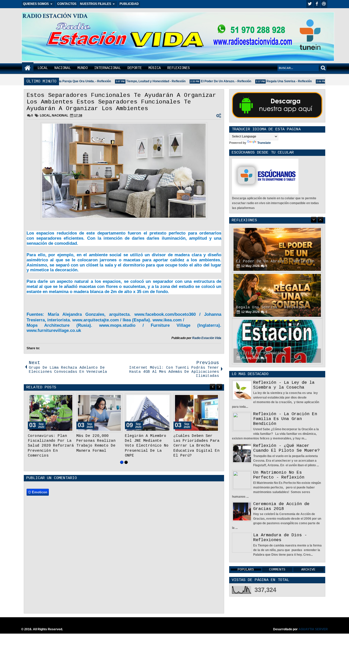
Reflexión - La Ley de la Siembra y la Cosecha (284, 385)
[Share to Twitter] (62, 398)
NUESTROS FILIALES (95, 4)
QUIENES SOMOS (36, 4)
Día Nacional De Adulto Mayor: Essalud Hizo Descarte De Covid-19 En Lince (99, 446)
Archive (308, 570)
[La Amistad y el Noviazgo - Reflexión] (277, 341)
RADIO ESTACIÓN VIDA (55, 16)
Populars (246, 570)
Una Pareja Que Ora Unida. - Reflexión (74, 81)
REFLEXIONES (178, 68)
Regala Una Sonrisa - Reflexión (280, 81)
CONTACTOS (66, 4)
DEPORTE (134, 68)
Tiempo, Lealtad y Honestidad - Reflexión (147, 81)
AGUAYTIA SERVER (313, 634)
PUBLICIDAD (129, 4)
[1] (121, 467)
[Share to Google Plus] (68, 398)
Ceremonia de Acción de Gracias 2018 (281, 506)
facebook (316, 4)
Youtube (324, 4)
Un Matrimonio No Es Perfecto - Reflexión (278, 475)
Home (27, 68)
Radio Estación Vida (206, 338)
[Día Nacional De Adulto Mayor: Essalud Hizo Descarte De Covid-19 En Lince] (99, 413)
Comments (277, 570)
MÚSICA (154, 68)
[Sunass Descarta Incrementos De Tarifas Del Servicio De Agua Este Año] (147, 413)
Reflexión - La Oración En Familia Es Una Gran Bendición (285, 419)
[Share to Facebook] (57, 398)
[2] (126, 467)
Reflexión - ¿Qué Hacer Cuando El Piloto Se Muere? (286, 448)
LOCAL (43, 68)
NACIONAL (62, 68)
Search (323, 67)
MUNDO (82, 68)
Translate (264, 143)
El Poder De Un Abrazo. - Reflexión (217, 81)
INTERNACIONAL (107, 68)
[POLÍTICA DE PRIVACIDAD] (277, 295)
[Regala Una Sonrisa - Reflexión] (277, 249)
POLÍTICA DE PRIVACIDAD (261, 307)
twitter (309, 4)
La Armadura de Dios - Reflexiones (280, 537)
